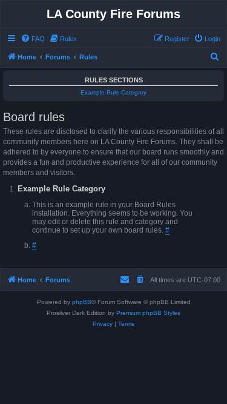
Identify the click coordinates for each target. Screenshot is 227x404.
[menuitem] (33, 38)
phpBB (81, 302)
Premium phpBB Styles (148, 313)
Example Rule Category (113, 92)
